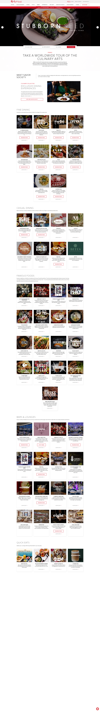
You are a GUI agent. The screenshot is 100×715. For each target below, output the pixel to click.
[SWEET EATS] (41, 367)
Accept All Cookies (32, 711)
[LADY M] (75, 220)
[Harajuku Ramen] (75, 316)
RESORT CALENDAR (78, 1)
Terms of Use (23, 708)
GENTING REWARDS (20, 4)
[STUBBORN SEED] (24, 122)
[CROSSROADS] (24, 151)
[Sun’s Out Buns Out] (41, 248)
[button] (2, 27)
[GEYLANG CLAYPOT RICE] (41, 316)
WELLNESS (52, 4)
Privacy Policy (17, 708)
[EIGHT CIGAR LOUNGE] (58, 516)
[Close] (99, 7)
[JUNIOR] (58, 220)
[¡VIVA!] (75, 122)
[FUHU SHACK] (24, 316)
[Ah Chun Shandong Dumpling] (24, 290)
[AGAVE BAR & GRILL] (24, 220)
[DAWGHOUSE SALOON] (41, 220)
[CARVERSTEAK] (75, 151)
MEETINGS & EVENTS (60, 4)
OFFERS (28, 4)
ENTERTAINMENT (70, 4)
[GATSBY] (75, 429)
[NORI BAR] (58, 342)
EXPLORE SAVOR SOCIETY (32, 99)
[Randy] (58, 555)
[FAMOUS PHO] (75, 290)
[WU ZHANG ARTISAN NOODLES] (75, 367)
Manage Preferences (7, 711)
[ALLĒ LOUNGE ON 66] (24, 429)
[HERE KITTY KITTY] (41, 290)
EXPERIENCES (44, 4)
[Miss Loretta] (41, 429)
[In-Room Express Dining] (41, 555)
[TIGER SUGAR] (58, 367)
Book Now (84, 4)
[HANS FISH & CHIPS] (58, 316)
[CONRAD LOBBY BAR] (58, 488)
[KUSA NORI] (41, 122)
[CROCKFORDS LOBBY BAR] (41, 488)
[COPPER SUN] (58, 180)
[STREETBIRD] (24, 367)
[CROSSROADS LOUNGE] (24, 488)
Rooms (12, 4)
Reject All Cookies (24, 711)
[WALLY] (58, 122)
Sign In (72, 1)
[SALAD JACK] (75, 342)
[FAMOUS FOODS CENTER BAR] (58, 290)
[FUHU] (58, 151)
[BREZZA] (41, 180)
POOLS (33, 4)
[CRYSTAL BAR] (75, 488)
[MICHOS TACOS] (41, 342)
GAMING (77, 4)
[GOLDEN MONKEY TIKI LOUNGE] (75, 458)
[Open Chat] (97, 708)
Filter (71, 46)
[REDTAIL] (58, 248)
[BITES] (75, 248)
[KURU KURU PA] (24, 342)
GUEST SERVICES (85, 1)
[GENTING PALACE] (41, 151)
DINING (38, 4)
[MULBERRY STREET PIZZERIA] (24, 248)
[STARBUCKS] (75, 555)
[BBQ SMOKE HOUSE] (50, 393)
